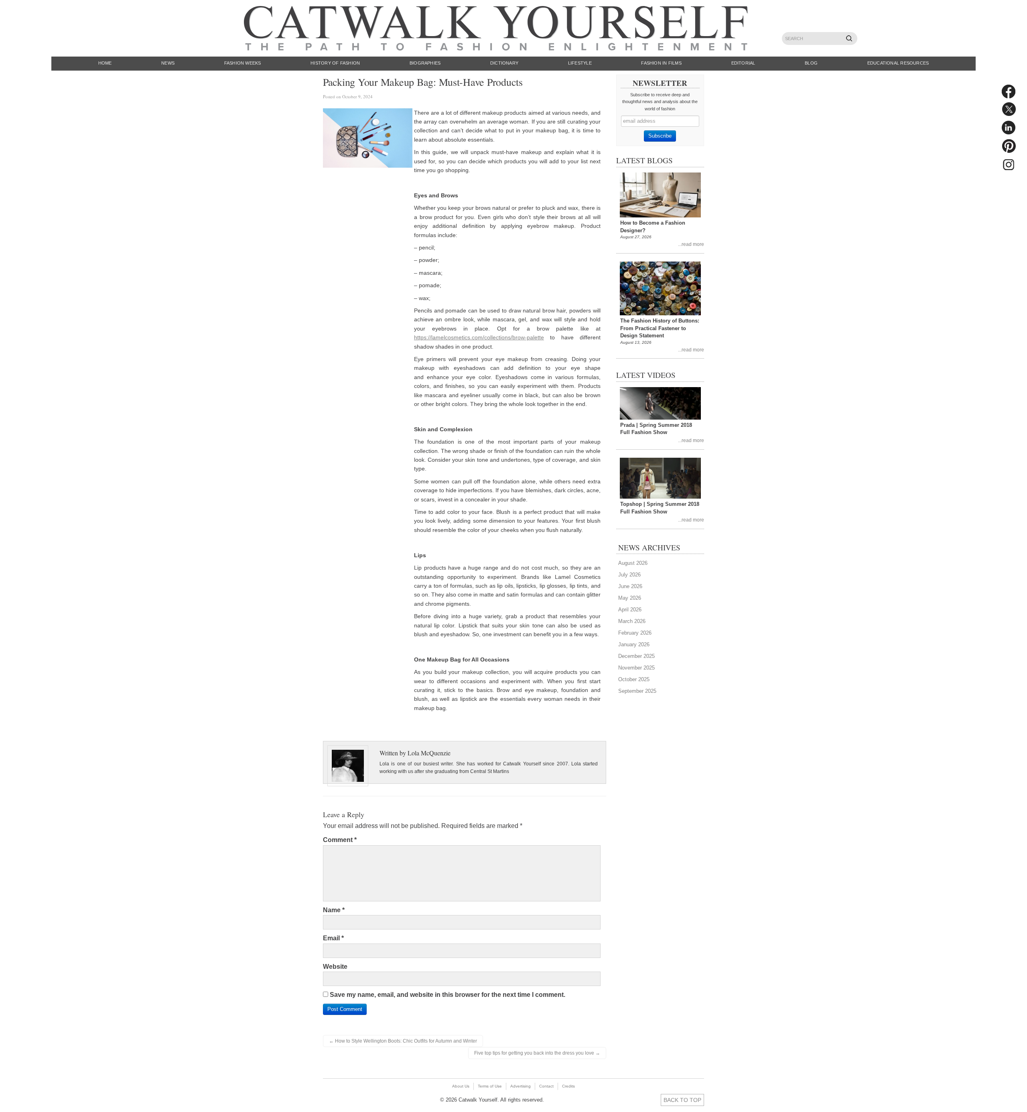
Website (335, 966)
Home (105, 63)
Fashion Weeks (242, 63)
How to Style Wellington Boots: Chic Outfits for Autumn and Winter (403, 1041)
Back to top (682, 1100)
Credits (568, 1086)
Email (333, 938)
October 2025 (633, 679)
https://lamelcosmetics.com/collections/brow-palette (479, 337)
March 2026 (631, 621)
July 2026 (629, 575)
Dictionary (504, 63)
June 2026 (630, 586)
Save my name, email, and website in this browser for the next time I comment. (447, 994)
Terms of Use (490, 1086)
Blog (811, 63)
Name (334, 910)
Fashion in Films (661, 63)
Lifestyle (580, 63)
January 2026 (633, 644)
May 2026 (629, 598)
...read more (691, 244)
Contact (546, 1086)
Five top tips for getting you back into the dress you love (537, 1053)
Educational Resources (898, 63)
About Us (460, 1086)
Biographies (425, 63)
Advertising (520, 1086)
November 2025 (636, 668)
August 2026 (632, 563)
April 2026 (629, 610)
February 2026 (635, 633)
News (168, 63)
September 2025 (637, 691)
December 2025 (636, 656)
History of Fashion (335, 63)
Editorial (743, 63)
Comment (340, 839)
